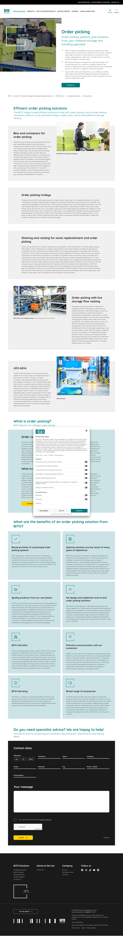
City (63, 767)
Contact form (40, 870)
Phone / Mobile (92, 767)
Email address (19, 775)
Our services (17, 879)
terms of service (45, 819)
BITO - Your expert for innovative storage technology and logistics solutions (30, 96)
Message (17, 793)
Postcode (41, 767)
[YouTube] (94, 870)
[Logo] (8, 11)
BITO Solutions (60, 96)
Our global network (67, 872)
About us (64, 870)
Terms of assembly (77, 922)
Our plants (65, 874)
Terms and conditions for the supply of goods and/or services (90, 925)
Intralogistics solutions (73, 96)
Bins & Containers (19, 872)
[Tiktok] (90, 870)
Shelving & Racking (19, 874)
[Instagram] (86, 870)
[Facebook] (82, 870)
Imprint (83, 928)
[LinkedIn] (98, 870)
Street (16, 767)
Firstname (42, 756)
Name (64, 756)
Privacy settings (91, 928)
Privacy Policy (76, 928)
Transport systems (19, 877)
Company (90, 756)
